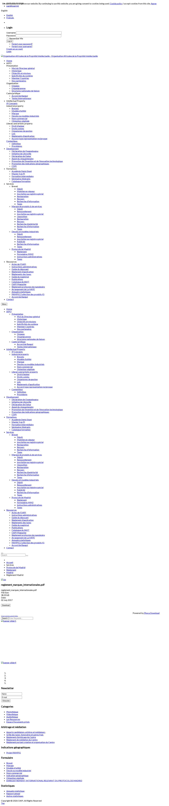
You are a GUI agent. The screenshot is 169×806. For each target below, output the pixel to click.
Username (11, 32)
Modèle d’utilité (24, 359)
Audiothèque (12, 717)
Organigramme (24, 336)
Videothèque (12, 714)
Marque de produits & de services (27, 454)
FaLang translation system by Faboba (9, 616)
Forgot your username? (22, 46)
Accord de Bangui (25, 344)
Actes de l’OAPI (19, 512)
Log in (9, 41)
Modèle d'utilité (13, 768)
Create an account (14, 49)
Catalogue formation (21, 429)
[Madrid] (3, 579)
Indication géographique (17, 775)
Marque (20, 361)
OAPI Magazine (19, 532)
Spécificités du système (27, 324)
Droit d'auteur (23, 374)
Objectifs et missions (26, 321)
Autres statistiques (14, 796)
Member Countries (25, 326)
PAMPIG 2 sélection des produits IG (28, 542)
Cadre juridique (18, 341)
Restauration (23, 444)
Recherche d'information (28, 449)
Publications (17, 527)
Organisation (18, 331)
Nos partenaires (24, 329)
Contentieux (17, 389)
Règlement (22, 500)
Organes (21, 334)
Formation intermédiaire (23, 424)
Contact (10, 547)
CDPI (14, 414)
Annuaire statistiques (21, 540)
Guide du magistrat (20, 525)
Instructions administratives (29, 505)
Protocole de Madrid (21, 497)
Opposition (22, 464)
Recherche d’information (28, 475)
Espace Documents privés (18, 722)
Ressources (11, 510)
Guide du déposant (20, 517)
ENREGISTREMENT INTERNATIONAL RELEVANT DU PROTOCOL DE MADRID (44, 780)
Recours (20, 447)
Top (3, 803)
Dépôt (20, 437)
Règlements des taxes (21, 522)
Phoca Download (151, 613)
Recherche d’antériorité (27, 472)
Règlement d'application (23, 520)
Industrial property (20, 354)
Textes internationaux (26, 346)
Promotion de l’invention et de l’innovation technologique (37, 409)
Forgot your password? (22, 44)
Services (10, 432)
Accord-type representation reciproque (35, 387)
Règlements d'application (28, 384)
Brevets (20, 356)
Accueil (9, 562)
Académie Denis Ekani (22, 419)
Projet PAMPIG (13, 752)
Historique (22, 319)
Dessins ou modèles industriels (30, 364)
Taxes (19, 452)
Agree (153, 3)
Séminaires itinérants (21, 427)
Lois (19, 382)
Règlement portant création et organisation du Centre (30, 742)
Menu (4, 304)
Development (12, 397)
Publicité (21, 490)
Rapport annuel (13, 793)
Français (10, 17)
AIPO (8, 311)
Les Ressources (13, 719)
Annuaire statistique (15, 791)
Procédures (22, 394)
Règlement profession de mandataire (28, 535)
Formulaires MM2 (25, 502)
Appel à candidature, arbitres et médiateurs (25, 732)
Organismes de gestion (27, 379)
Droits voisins (23, 377)
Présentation (17, 314)
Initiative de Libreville (21, 402)
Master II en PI (18, 422)
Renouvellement (24, 459)
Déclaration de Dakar (21, 404)
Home (9, 309)
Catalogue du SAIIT (20, 530)
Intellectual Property (15, 349)
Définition (21, 392)
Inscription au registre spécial (30, 442)
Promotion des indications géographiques (30, 412)
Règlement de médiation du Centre (21, 739)
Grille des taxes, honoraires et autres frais (24, 734)
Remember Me (16, 38)
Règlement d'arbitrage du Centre (21, 737)
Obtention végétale (26, 369)
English (9, 15)
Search (5, 618)
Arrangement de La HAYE (23, 537)
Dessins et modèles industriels (25, 480)
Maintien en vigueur (26, 439)
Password (10, 35)
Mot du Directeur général (28, 316)
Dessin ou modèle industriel (18, 770)
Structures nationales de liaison (31, 339)
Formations (11, 417)
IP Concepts (17, 351)
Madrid (9, 572)
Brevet (15, 434)
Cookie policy (116, 3)
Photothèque (12, 712)
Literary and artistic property (25, 372)
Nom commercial (25, 367)
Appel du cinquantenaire (22, 407)
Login (8, 51)
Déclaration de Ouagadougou (25, 399)
